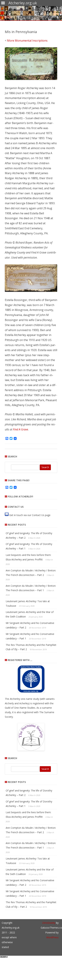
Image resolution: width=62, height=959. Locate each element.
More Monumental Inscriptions (27, 40)
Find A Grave (20, 429)
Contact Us (38, 515)
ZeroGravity (48, 922)
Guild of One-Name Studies (20, 707)
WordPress (52, 937)
